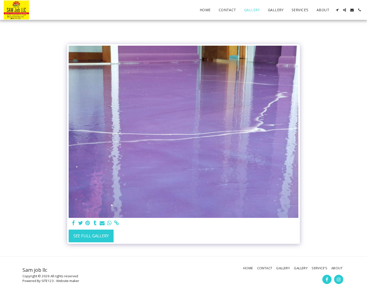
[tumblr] (95, 223)
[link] (116, 223)
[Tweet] (80, 223)
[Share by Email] (102, 223)
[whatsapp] (109, 223)
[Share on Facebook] (73, 223)
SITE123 (47, 281)
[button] (337, 10)
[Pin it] (87, 223)
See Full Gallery (91, 236)
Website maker (67, 281)
